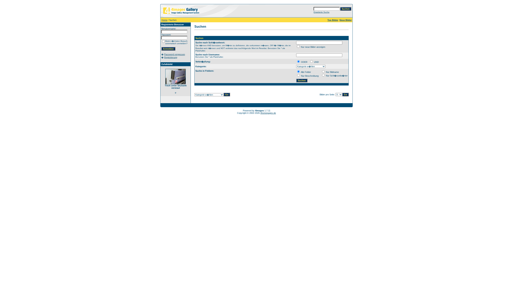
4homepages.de (268, 113)
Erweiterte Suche (321, 12)
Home (164, 20)
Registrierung (170, 57)
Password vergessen (174, 54)
